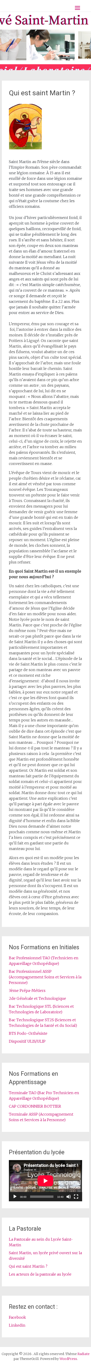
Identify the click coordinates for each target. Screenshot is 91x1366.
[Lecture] (15, 1196)
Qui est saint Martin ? (28, 1266)
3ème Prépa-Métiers (27, 990)
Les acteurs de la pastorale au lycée (40, 1274)
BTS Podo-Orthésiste (28, 1033)
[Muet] (68, 1196)
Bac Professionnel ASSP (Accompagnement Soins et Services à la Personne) (45, 977)
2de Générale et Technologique (37, 998)
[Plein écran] (76, 1196)
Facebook (17, 1317)
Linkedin (17, 1325)
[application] (45, 1180)
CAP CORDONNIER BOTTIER (35, 1106)
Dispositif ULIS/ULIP (27, 1041)
